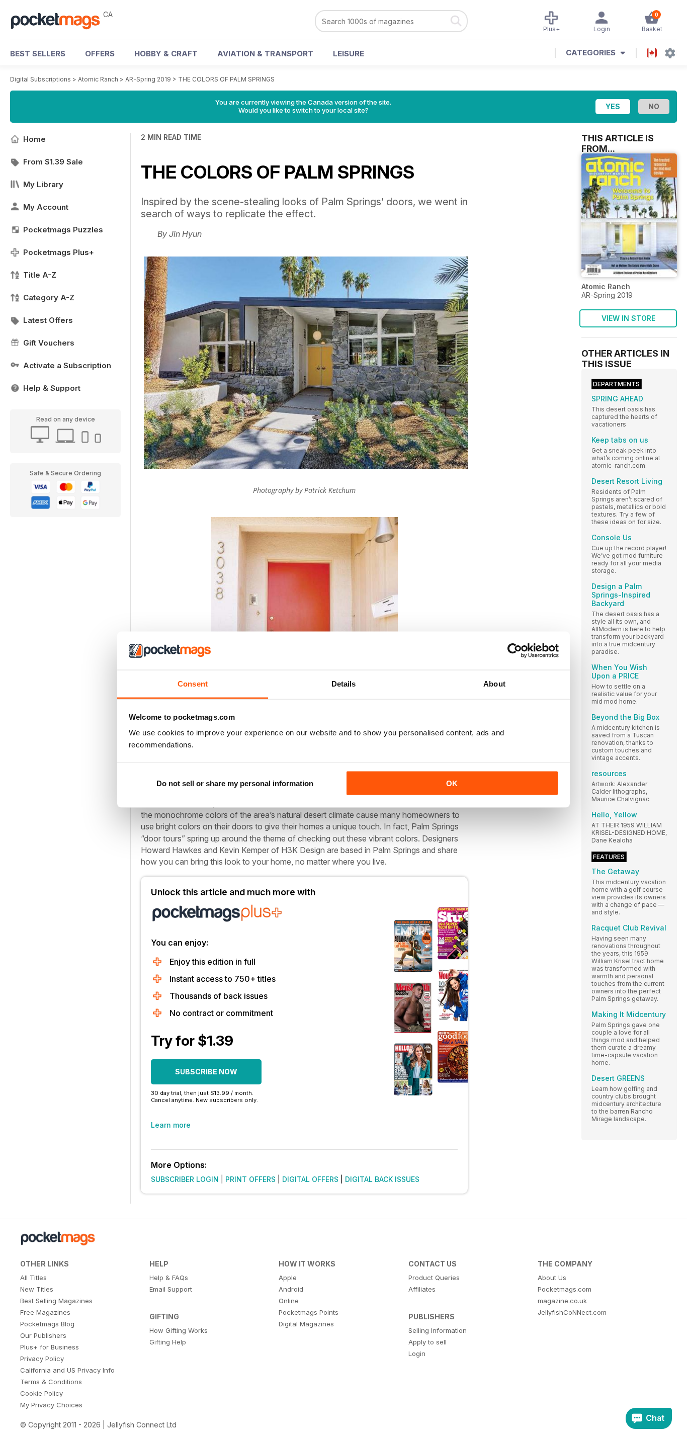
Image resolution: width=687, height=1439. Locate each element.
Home (34, 139)
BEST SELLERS (37, 53)
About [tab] (494, 684)
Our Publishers (43, 1335)
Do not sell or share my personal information (234, 783)
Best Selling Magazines (56, 1301)
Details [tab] (343, 684)
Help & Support (51, 388)
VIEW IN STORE (628, 318)
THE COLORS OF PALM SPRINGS (226, 79)
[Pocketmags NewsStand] (60, 20)
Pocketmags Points (308, 1312)
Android (291, 1289)
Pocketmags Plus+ (58, 252)
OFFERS (100, 53)
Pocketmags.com (564, 1289)
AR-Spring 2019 (148, 79)
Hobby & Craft (166, 53)
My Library (43, 184)
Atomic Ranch (98, 79)
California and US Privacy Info (67, 1370)
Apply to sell (427, 1342)
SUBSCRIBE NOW (206, 1071)
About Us (552, 1278)
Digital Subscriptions (40, 79)
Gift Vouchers (48, 343)
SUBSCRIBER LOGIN (185, 1179)
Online (289, 1301)
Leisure (348, 53)
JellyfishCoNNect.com (572, 1312)
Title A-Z (39, 275)
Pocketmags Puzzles (63, 229)
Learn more (171, 1125)
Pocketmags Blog (47, 1324)
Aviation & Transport (265, 53)
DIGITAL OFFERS (310, 1179)
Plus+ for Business (49, 1347)
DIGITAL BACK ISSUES (382, 1179)
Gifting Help (167, 1342)
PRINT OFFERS (250, 1179)
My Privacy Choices (51, 1405)
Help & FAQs (168, 1278)
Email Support (170, 1289)
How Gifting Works (178, 1330)
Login (416, 1353)
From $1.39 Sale (53, 161)
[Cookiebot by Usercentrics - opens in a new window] (515, 650)
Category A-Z (48, 297)
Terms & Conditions (51, 1382)
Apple (288, 1278)
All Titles (33, 1278)
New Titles (36, 1289)
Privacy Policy (42, 1359)
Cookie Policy (41, 1393)
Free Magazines (45, 1312)
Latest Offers (48, 320)
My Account (45, 207)
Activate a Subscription (67, 365)
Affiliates (422, 1289)
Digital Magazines (306, 1324)
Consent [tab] (193, 684)
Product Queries (434, 1278)
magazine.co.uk (562, 1301)
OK (452, 783)
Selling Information (437, 1330)
